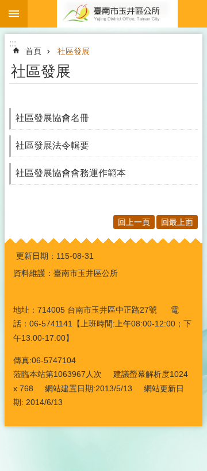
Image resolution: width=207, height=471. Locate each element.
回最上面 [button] (177, 222)
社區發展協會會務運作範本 (71, 173)
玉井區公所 (117, 14)
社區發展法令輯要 (52, 145)
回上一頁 (134, 222)
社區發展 (73, 51)
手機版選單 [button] (14, 14)
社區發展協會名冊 (52, 118)
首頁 (33, 51)
